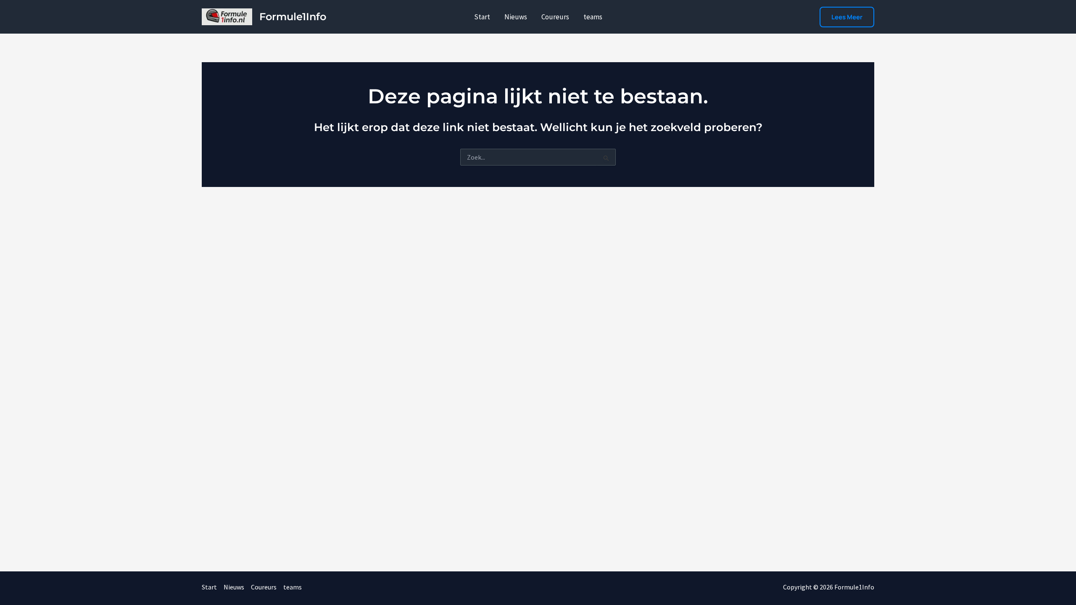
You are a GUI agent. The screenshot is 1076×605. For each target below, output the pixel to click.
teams (592, 16)
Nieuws (515, 16)
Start (482, 16)
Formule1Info (292, 17)
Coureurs (555, 16)
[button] (847, 17)
